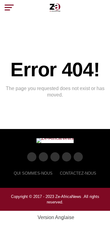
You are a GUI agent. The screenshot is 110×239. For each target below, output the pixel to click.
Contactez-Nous (78, 173)
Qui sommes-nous (33, 173)
